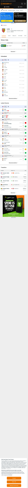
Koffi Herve (5, 184)
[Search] (22, 4)
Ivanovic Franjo (6, 176)
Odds (9, 35)
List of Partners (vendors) (6, 475)
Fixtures (20, 35)
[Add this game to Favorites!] (1, 63)
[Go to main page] (7, 4)
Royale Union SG (17, 184)
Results (14, 35)
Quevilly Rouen (17, 173)
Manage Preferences (14, 485)
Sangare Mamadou (7, 188)
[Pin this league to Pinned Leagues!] (10, 113)
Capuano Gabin (6, 173)
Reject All (14, 481)
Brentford (16, 188)
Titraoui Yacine (6, 180)
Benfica (15, 176)
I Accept (14, 478)
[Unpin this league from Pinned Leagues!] (8, 60)
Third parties (8, 468)
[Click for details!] (13, 63)
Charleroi (16, 180)
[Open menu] (25, 4)
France (5, 25)
